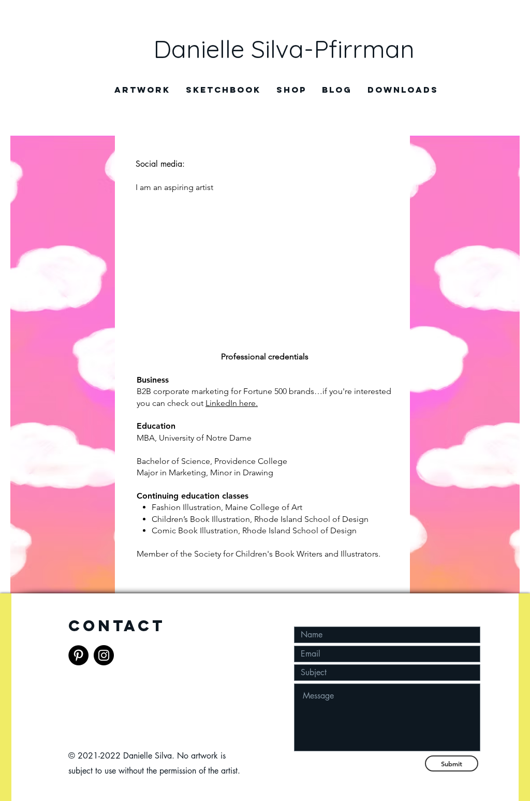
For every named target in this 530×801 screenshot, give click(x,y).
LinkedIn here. (231, 403)
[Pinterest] (78, 655)
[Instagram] (104, 655)
